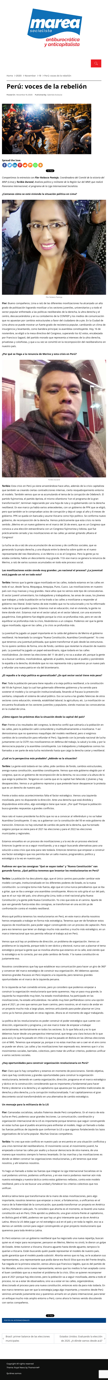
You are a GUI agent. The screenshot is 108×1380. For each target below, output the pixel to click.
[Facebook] (4, 165)
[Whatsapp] (35, 165)
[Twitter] (9, 165)
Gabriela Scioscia (54, 95)
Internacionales (22, 1320)
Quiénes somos (14, 1373)
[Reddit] (25, 165)
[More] (40, 165)
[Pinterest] (20, 165)
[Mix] (30, 165)
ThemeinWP (34, 1367)
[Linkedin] (15, 165)
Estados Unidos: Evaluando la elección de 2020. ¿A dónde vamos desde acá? (81, 1338)
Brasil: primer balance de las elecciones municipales (28, 1338)
